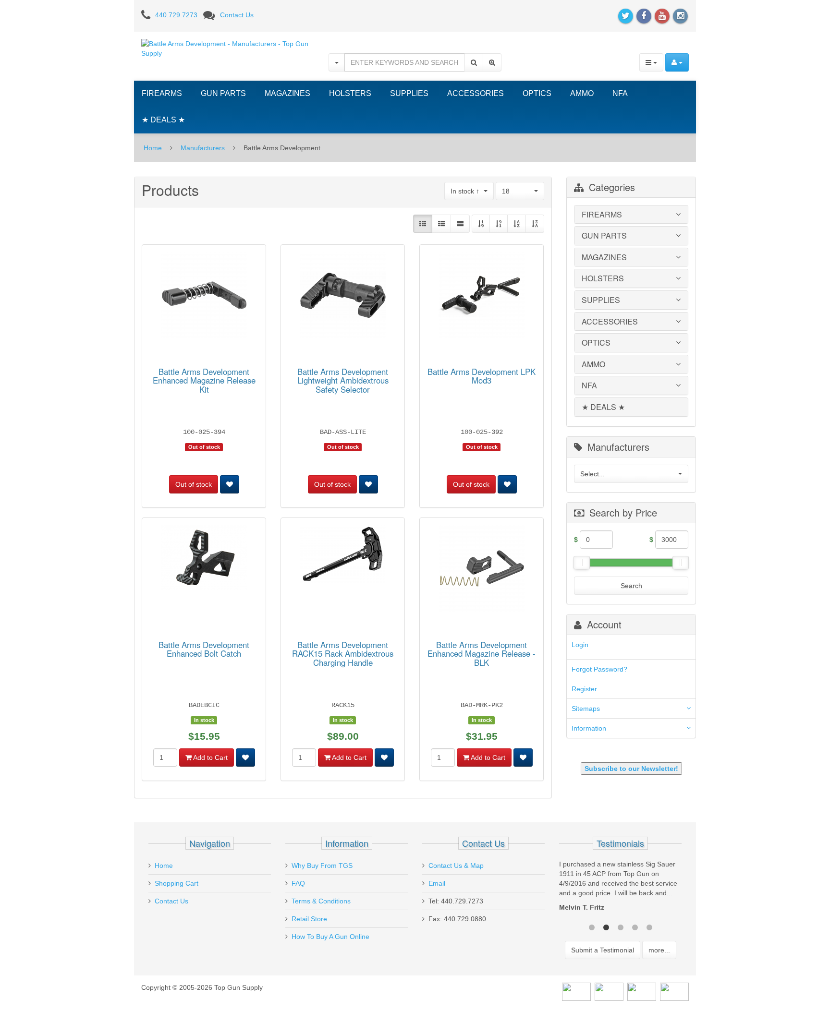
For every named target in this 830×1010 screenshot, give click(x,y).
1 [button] (592, 926)
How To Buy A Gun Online (330, 936)
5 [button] (649, 926)
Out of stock (193, 484)
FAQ (298, 883)
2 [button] (606, 926)
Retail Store (309, 919)
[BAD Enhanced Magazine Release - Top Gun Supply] (482, 570)
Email (436, 883)
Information (589, 728)
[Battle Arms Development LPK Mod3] (482, 297)
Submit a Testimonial (602, 950)
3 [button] (620, 926)
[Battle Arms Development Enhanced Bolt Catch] (204, 559)
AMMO (582, 93)
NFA (620, 93)
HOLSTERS (350, 93)
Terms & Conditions (321, 901)
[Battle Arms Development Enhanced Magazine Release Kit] (204, 297)
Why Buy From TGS (322, 865)
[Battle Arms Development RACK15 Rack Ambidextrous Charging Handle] (343, 556)
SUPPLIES (409, 93)
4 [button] (635, 926)
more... (659, 950)
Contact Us (237, 15)
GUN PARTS (223, 93)
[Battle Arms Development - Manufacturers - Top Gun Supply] (227, 48)
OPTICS (537, 93)
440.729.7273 (176, 15)
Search (631, 585)
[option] (620, 888)
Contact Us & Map (456, 865)
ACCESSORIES (475, 93)
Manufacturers (203, 148)
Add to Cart (210, 757)
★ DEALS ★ (163, 120)
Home (153, 148)
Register (584, 689)
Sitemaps (586, 708)
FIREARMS (162, 93)
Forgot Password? (599, 669)
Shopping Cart (176, 883)
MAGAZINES (287, 93)
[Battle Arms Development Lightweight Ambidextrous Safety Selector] (343, 297)
